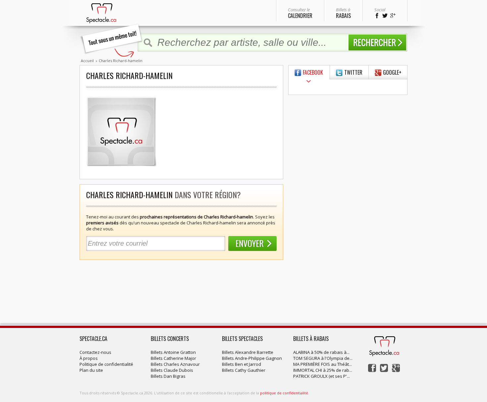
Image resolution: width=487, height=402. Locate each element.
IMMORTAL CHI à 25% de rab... (322, 370)
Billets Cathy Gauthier (243, 370)
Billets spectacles (242, 339)
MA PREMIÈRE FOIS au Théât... (322, 364)
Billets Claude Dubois (172, 370)
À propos (89, 358)
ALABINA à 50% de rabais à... (321, 352)
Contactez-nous (95, 352)
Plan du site (91, 370)
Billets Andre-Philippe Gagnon (252, 358)
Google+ (392, 72)
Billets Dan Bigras (168, 376)
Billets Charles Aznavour (175, 364)
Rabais (343, 13)
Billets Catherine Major (173, 358)
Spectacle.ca (93, 339)
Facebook (313, 72)
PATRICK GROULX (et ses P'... (321, 376)
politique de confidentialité (284, 392)
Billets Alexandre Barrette (247, 352)
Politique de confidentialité (106, 364)
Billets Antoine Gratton (173, 352)
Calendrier (300, 13)
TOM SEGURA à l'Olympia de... (322, 358)
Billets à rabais (311, 339)
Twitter (353, 72)
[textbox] (249, 42)
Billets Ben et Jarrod (241, 364)
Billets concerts (170, 339)
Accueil (87, 60)
